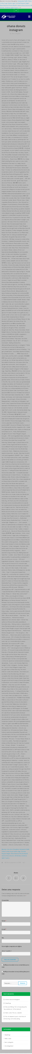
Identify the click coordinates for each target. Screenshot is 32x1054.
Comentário (5, 900)
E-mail (4, 929)
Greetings (8, 1003)
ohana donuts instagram (12, 999)
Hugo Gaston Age (9, 3)
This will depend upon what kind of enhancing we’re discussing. (14, 1017)
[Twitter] (23, 878)
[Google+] (16, 878)
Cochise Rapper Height (22, 3)
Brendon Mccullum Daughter (10, 849)
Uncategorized (9, 1046)
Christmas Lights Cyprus (11, 7)
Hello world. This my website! (13, 1013)
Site (3, 938)
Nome (4, 921)
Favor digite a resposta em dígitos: (12, 946)
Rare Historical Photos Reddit (8, 5)
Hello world (8, 1038)
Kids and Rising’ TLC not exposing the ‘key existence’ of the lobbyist (15, 1008)
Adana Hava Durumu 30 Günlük (11, 856)
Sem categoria (16, 33)
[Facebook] (16, 11)
